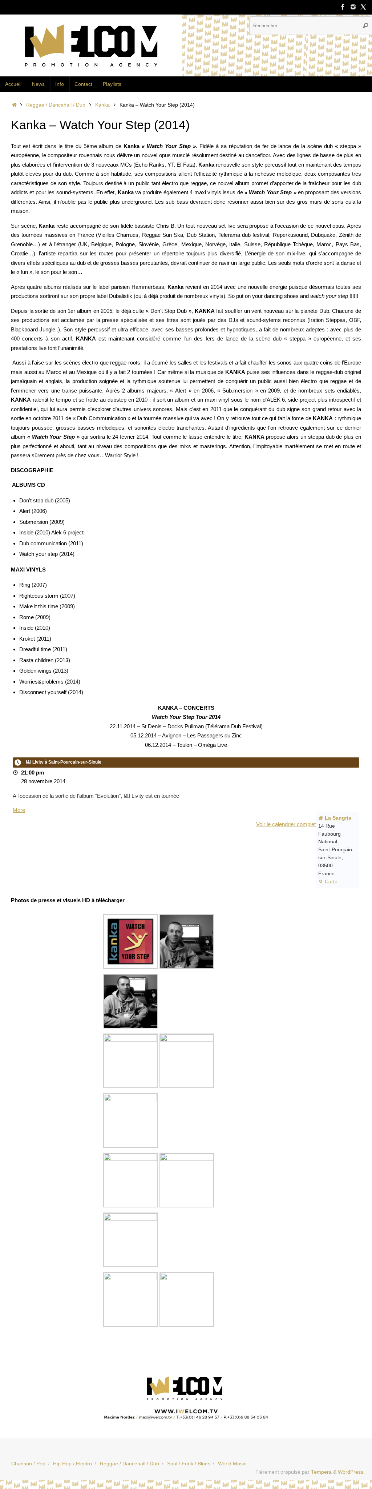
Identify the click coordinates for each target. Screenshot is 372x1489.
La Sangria (338, 818)
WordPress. (351, 1472)
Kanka (102, 105)
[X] (363, 7)
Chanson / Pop (28, 1463)
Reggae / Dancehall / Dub (55, 105)
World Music (232, 1463)
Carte (327, 882)
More (19, 810)
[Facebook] (343, 7)
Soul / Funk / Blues (188, 1463)
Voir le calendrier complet (286, 824)
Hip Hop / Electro (72, 1463)
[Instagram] (353, 7)
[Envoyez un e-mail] (186, 1396)
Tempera (321, 1472)
